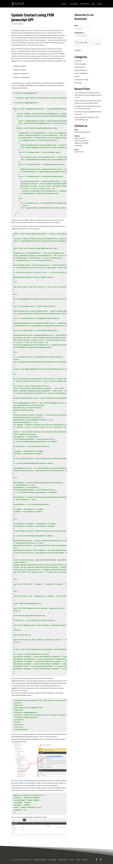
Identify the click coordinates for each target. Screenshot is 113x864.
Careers (78, 859)
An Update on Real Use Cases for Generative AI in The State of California (88, 107)
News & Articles (84, 4)
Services (63, 4)
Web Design (78, 83)
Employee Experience (81, 70)
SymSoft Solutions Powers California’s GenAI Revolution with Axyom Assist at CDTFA (88, 102)
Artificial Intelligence (81, 64)
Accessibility (78, 61)
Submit (78, 50)
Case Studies (74, 4)
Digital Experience (80, 67)
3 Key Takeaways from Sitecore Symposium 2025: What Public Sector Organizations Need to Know (88, 95)
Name (77, 25)
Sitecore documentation (27, 783)
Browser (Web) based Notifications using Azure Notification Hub (87, 118)
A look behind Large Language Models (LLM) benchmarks (88, 113)
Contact (99, 4)
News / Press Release (81, 73)
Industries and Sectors (40, 859)
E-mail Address (80, 33)
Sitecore (21, 24)
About (93, 4)
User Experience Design (81, 79)
